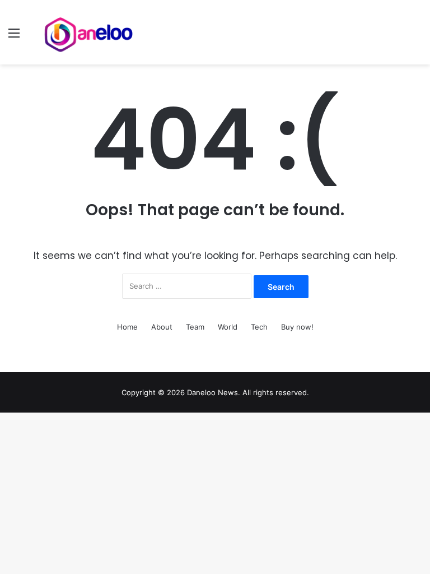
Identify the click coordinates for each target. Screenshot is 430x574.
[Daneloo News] (89, 32)
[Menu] (14, 36)
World (227, 326)
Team (195, 326)
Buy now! (297, 326)
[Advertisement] (215, 148)
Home (127, 326)
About (161, 326)
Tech (259, 326)
